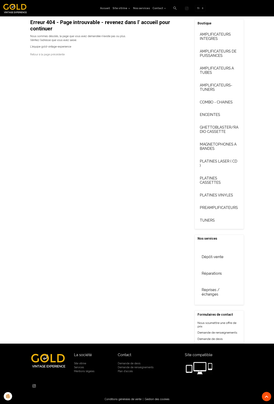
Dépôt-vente (212, 257)
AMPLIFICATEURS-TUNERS (216, 87)
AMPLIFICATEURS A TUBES (217, 70)
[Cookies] (8, 396)
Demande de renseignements (217, 332)
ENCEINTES (210, 115)
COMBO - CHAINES (216, 102)
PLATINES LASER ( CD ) (218, 163)
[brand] (16, 8)
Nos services (141, 8)
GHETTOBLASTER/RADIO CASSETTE (219, 129)
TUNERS (207, 220)
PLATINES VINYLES (216, 195)
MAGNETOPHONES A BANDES (218, 146)
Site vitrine (120, 8)
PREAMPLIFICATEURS (219, 208)
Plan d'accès (125, 371)
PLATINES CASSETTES (210, 180)
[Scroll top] (266, 396)
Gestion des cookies (157, 399)
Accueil (105, 8)
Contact (158, 8)
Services (79, 367)
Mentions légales (84, 371)
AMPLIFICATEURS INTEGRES (215, 36)
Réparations (212, 273)
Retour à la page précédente (47, 54)
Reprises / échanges (211, 292)
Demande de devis (210, 339)
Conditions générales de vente (123, 399)
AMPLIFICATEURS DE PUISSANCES (218, 53)
